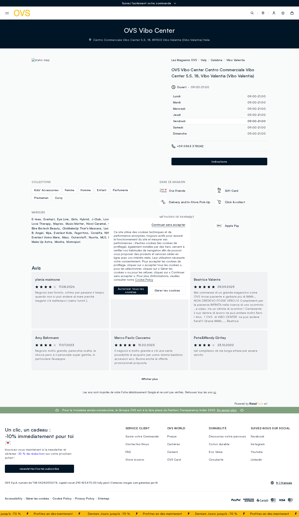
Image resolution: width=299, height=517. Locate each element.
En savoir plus (227, 410)
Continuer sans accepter (168, 224)
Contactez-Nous (137, 444)
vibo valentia (235, 60)
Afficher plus (149, 379)
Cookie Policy (62, 498)
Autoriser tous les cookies (131, 290)
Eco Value (216, 451)
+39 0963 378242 (190, 146)
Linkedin (256, 459)
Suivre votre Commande (142, 436)
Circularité (216, 459)
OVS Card (174, 459)
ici (214, 392)
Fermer (288, 513)
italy (204, 60)
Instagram (258, 444)
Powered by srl (251, 403)
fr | (284, 482)
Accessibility (13, 498)
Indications (219, 161)
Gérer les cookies (37, 498)
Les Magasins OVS (184, 60)
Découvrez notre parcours (227, 436)
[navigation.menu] (7, 13)
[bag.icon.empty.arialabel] (292, 13)
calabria (216, 60)
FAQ (128, 451)
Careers (172, 451)
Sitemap (103, 498)
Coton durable (219, 444)
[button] (263, 13)
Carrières (173, 444)
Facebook (257, 436)
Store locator (134, 459)
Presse (172, 436)
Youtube (257, 451)
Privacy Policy (85, 498)
